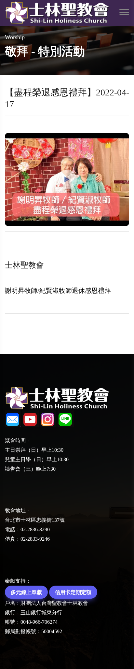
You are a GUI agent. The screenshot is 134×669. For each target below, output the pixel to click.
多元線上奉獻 (26, 592)
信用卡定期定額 (73, 592)
